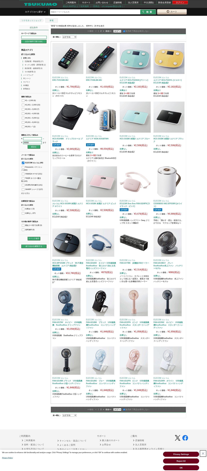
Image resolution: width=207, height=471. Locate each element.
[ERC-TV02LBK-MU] (101, 58)
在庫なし (30, 213)
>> (110, 31)
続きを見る (25, 193)
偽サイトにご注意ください (73, 449)
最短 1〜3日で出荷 (33, 225)
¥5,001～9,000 (32, 122)
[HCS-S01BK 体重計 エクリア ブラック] (168, 117)
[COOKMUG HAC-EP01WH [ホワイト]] (168, 181)
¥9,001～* (30, 127)
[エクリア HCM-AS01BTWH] (101, 117)
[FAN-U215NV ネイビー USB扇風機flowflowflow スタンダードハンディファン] (168, 302)
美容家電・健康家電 (33, 68)
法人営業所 (133, 2)
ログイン (180, 2)
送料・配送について (34, 445)
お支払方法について (34, 449)
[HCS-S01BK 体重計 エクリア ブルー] (135, 117)
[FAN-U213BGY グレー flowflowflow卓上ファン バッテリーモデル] (168, 243)
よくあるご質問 (67, 445)
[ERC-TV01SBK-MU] (67, 58)
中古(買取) (149, 2)
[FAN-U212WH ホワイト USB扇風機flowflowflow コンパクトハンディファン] (168, 360)
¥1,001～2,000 (32, 105)
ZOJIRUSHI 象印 (33, 185)
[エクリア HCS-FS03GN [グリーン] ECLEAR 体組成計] (135, 58)
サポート (86, 2)
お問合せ (106, 445)
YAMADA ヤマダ (33, 174)
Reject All (181, 461)
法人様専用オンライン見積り (149, 449)
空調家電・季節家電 (34, 61)
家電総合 (26, 89)
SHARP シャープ (34, 189)
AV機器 (26, 85)
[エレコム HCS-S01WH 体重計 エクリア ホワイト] (67, 181)
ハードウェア (28, 75)
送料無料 (29, 229)
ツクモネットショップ (31, 20)
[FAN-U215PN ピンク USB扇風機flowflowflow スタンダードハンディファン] (135, 302)
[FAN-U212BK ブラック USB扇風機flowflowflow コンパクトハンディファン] (101, 302)
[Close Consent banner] (203, 453)
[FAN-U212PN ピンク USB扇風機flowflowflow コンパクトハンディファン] (135, 360)
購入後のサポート (111, 440)
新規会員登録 (164, 2)
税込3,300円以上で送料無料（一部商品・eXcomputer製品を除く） (94, 6)
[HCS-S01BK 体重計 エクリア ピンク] (101, 181)
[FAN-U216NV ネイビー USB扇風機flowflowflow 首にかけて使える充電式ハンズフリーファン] (101, 243)
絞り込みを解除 (28, 54)
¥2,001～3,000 (32, 109)
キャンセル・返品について (73, 441)
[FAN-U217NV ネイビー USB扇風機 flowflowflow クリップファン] (67, 302)
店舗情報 (117, 2)
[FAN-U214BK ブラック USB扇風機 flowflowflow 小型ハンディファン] (67, 360)
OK (181, 468)
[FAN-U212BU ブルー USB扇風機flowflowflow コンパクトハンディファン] (101, 360)
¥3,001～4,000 (32, 113)
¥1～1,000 (30, 100)
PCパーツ (27, 78)
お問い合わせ (102, 2)
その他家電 (30, 72)
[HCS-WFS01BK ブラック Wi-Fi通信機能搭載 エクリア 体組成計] (67, 243)
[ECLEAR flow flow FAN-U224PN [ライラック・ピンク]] (135, 181)
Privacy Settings (181, 454)
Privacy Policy (7, 458)
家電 (52, 20)
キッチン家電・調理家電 (35, 65)
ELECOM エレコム (34, 163)
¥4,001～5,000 (32, 118)
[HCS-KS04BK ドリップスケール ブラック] (67, 117)
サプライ (26, 82)
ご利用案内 (70, 2)
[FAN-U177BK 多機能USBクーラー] (135, 243)
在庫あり (29, 209)
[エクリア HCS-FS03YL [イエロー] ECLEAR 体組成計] (168, 58)
